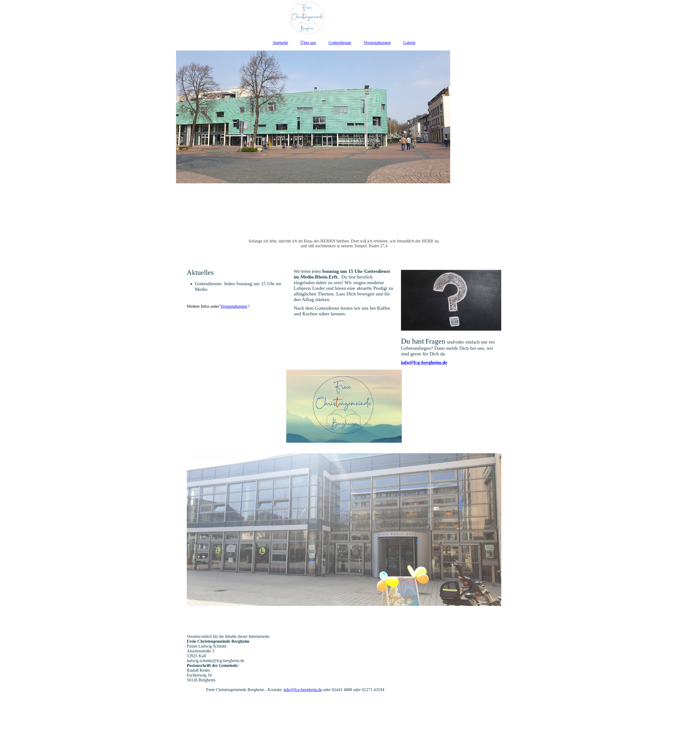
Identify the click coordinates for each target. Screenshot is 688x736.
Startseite (280, 42)
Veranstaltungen (377, 42)
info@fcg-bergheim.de (424, 362)
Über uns (308, 42)
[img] (344, 17)
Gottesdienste (339, 42)
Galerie (409, 42)
